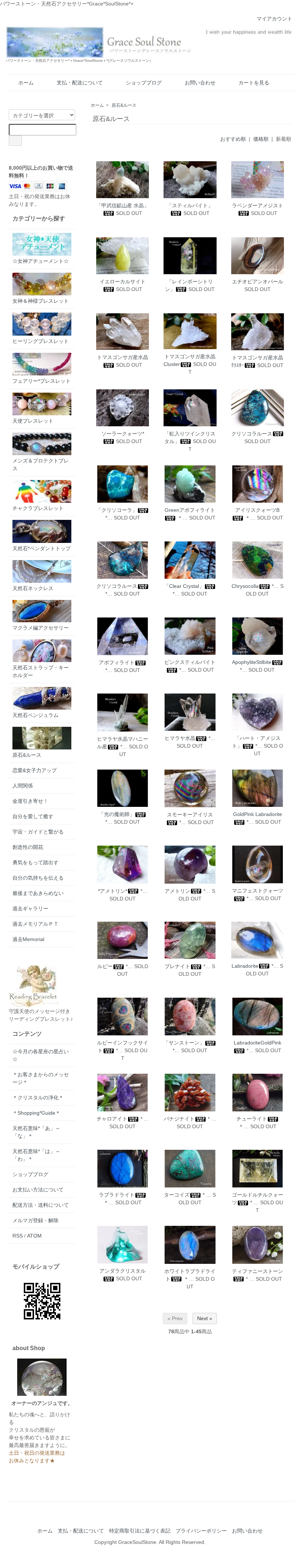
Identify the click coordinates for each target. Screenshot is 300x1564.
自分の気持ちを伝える (38, 878)
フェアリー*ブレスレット (41, 381)
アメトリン (177, 891)
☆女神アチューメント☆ (40, 261)
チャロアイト (112, 1119)
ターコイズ (177, 1195)
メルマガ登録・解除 (35, 1220)
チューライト (251, 1119)
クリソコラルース (251, 434)
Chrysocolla (245, 586)
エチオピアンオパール (257, 281)
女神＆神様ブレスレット (40, 301)
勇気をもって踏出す (35, 862)
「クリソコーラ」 (116, 510)
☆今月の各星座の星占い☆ (40, 1055)
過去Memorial (28, 939)
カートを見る (254, 83)
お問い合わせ (200, 83)
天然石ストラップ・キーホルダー (40, 671)
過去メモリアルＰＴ (35, 924)
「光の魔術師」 (117, 814)
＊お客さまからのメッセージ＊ (40, 1078)
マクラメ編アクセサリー (40, 628)
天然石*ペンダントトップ (41, 548)
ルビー (105, 966)
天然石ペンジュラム (35, 715)
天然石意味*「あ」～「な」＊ (36, 1132)
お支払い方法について (38, 1190)
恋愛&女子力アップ (34, 770)
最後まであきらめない (38, 893)
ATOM (34, 1236)
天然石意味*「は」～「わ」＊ (36, 1155)
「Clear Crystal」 (184, 586)
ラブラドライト (117, 1195)
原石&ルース (124, 105)
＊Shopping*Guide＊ (36, 1113)
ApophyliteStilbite (251, 662)
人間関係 (22, 786)
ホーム (26, 83)
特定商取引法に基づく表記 (139, 1531)
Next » (204, 1318)
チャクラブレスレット (38, 508)
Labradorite (245, 966)
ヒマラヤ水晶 (180, 738)
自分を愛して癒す (32, 816)
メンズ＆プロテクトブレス (40, 464)
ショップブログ (144, 83)
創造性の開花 (27, 847)
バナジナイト (179, 1119)
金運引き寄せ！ (30, 801)
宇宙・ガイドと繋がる (38, 832)
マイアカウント (274, 19)
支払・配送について (80, 83)
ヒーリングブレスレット (40, 341)
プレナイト (177, 966)
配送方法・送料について (40, 1205)
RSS (17, 1236)
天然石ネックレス (32, 588)
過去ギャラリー (30, 908)
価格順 (261, 139)
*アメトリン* (112, 891)
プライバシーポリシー (201, 1531)
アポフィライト (117, 662)
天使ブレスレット (32, 421)
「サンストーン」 (184, 1043)
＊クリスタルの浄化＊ (38, 1097)
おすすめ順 (233, 139)
